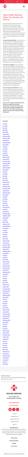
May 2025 (5, 151)
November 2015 (6, 316)
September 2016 (6, 295)
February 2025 (6, 157)
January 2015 (6, 332)
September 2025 (6, 142)
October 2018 (6, 249)
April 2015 (5, 328)
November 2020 (6, 213)
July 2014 (5, 341)
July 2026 (5, 123)
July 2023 (5, 197)
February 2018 (6, 261)
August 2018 (5, 253)
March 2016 (5, 307)
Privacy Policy (14, 438)
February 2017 (6, 284)
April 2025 (5, 153)
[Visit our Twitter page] (13, 409)
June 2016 (5, 301)
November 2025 (6, 138)
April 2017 (5, 280)
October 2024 (6, 165)
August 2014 (5, 339)
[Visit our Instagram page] (17, 409)
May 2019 (5, 234)
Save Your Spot (10, 1)
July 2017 (5, 276)
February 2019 (6, 240)
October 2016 (6, 293)
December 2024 (6, 161)
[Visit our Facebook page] (10, 409)
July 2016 (5, 299)
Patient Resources (14, 421)
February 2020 (6, 224)
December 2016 (6, 288)
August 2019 (5, 228)
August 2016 (5, 297)
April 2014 (5, 347)
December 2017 (6, 265)
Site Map (14, 443)
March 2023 (5, 205)
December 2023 (6, 186)
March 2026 (5, 132)
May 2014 (5, 345)
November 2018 (6, 247)
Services (14, 413)
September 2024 (6, 167)
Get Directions (14, 402)
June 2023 (5, 199)
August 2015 (5, 322)
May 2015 (5, 326)
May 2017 (5, 278)
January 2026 (6, 134)
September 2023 (6, 192)
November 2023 (6, 188)
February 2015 (6, 330)
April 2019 (5, 236)
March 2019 (5, 238)
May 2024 (5, 176)
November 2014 (6, 334)
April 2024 (5, 178)
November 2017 (6, 268)
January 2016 (6, 311)
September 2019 (6, 226)
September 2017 (6, 272)
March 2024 (5, 180)
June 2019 (5, 232)
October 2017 (6, 270)
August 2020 (5, 217)
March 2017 (5, 282)
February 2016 (6, 309)
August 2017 (5, 274)
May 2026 (5, 128)
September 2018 (6, 251)
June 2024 (5, 174)
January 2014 (6, 353)
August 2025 (5, 144)
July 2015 (5, 324)
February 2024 (6, 182)
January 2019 (6, 242)
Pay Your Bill (20, 1)
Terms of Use (14, 446)
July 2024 (5, 171)
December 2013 (6, 355)
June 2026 (5, 125)
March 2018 (5, 259)
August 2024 (5, 169)
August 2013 (5, 359)
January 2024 (6, 184)
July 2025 (5, 146)
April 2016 (5, 305)
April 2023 (5, 203)
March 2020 (5, 222)
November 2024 (6, 163)
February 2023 (6, 207)
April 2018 (5, 257)
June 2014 (5, 343)
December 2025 (6, 136)
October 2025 (6, 140)
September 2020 (6, 215)
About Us (15, 424)
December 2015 (6, 314)
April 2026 (5, 130)
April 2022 (5, 209)
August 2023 (5, 194)
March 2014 (5, 349)
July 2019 (5, 230)
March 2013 (5, 364)
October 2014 (6, 337)
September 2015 (6, 320)
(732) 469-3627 (6, 377)
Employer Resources (14, 419)
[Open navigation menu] (23, 6)
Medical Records (14, 416)
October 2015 (6, 318)
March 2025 (5, 155)
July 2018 (5, 255)
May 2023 (5, 201)
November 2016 (6, 291)
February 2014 (6, 351)
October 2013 (6, 357)
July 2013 (5, 362)
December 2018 (6, 245)
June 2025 (5, 148)
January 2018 (6, 263)
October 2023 (6, 190)
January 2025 (6, 159)
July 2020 (5, 220)
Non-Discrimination (14, 440)
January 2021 (6, 211)
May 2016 (5, 303)
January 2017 (6, 286)
